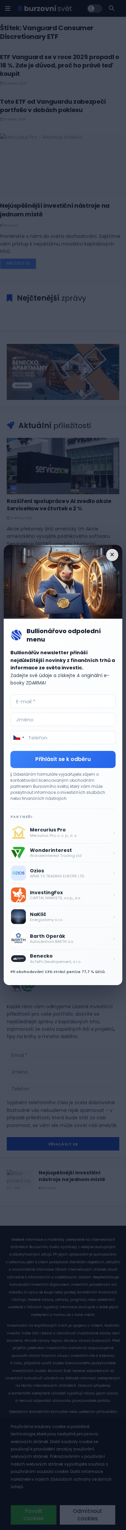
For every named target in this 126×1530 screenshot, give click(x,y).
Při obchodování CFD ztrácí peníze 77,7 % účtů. (58, 971)
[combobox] (18, 737)
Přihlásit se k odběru (63, 759)
